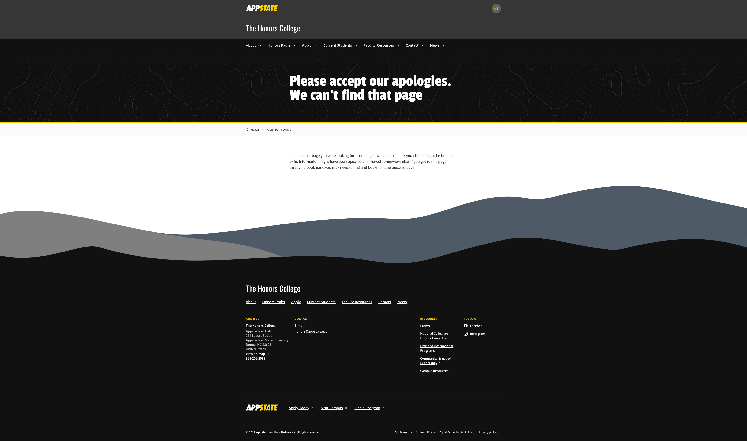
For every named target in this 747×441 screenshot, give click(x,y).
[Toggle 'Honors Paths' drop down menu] (294, 45)
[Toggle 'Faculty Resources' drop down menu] (398, 45)
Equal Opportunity (455, 432)
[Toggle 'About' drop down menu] (260, 45)
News (434, 45)
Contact (412, 45)
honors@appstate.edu (311, 331)
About (251, 45)
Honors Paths (279, 45)
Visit (332, 407)
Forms (425, 326)
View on (255, 354)
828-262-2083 (255, 358)
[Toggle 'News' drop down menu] (443, 45)
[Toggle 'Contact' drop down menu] (422, 45)
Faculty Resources (379, 45)
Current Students (337, 45)
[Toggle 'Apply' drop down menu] (316, 45)
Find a (367, 407)
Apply (307, 45)
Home (255, 129)
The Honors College (273, 28)
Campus (434, 371)
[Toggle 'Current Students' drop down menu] (356, 45)
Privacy (488, 432)
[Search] (496, 8)
